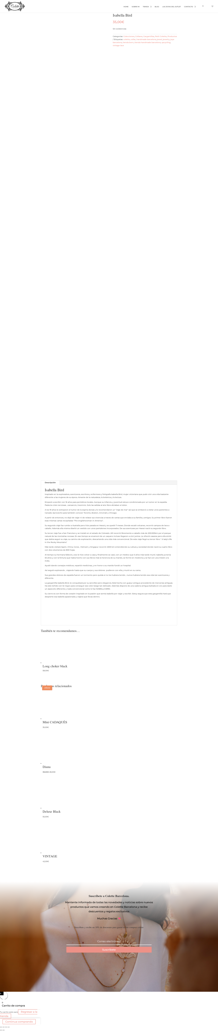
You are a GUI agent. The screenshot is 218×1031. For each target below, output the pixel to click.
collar (133, 39)
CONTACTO (188, 7)
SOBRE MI (136, 7)
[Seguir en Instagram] (119, 964)
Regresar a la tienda (18, 1014)
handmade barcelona (146, 39)
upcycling (165, 42)
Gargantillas (148, 36)
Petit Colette (161, 36)
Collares (138, 36)
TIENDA (146, 7)
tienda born (128, 42)
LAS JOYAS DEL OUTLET (171, 7)
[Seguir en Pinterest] (109, 964)
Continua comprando (19, 1021)
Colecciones (128, 36)
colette (126, 39)
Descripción (50, 482)
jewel (159, 39)
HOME (126, 7)
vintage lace (118, 45)
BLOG (157, 7)
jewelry (166, 39)
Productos (172, 36)
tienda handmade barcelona (147, 42)
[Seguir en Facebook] (99, 964)
